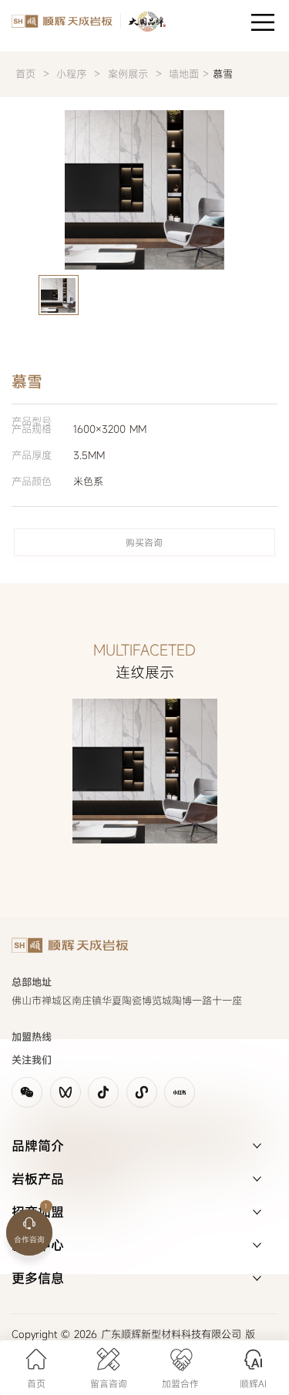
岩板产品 (38, 1179)
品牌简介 (38, 1146)
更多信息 (38, 1278)
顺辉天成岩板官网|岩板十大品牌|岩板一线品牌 (83, 23)
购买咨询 (144, 542)
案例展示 (128, 74)
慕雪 (223, 74)
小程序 (73, 74)
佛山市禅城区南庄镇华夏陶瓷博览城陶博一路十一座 (127, 1001)
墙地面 (184, 74)
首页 (25, 74)
